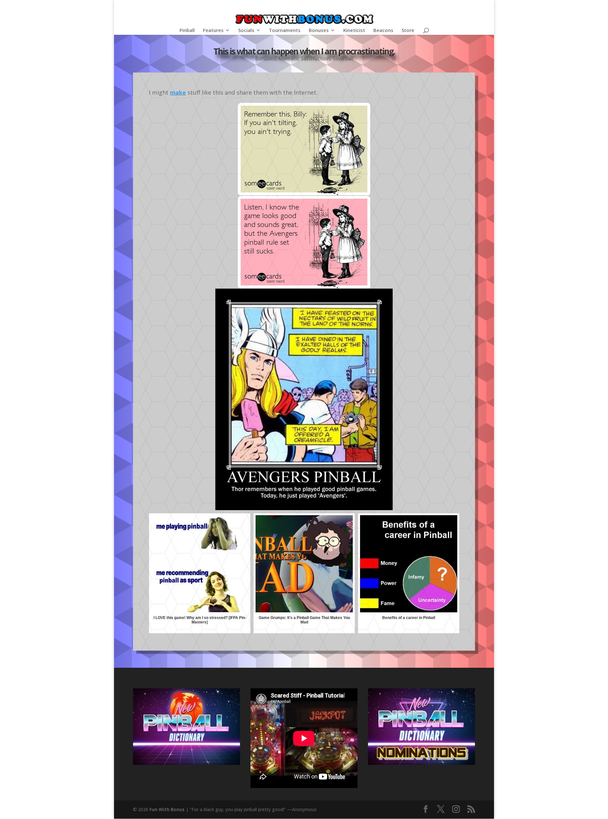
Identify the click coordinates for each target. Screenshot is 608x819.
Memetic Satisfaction (304, 58)
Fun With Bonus (167, 809)
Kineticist (354, 30)
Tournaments (285, 30)
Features (213, 30)
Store (408, 30)
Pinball (187, 30)
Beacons (383, 30)
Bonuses (319, 30)
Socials (246, 30)
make (178, 92)
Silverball (342, 58)
